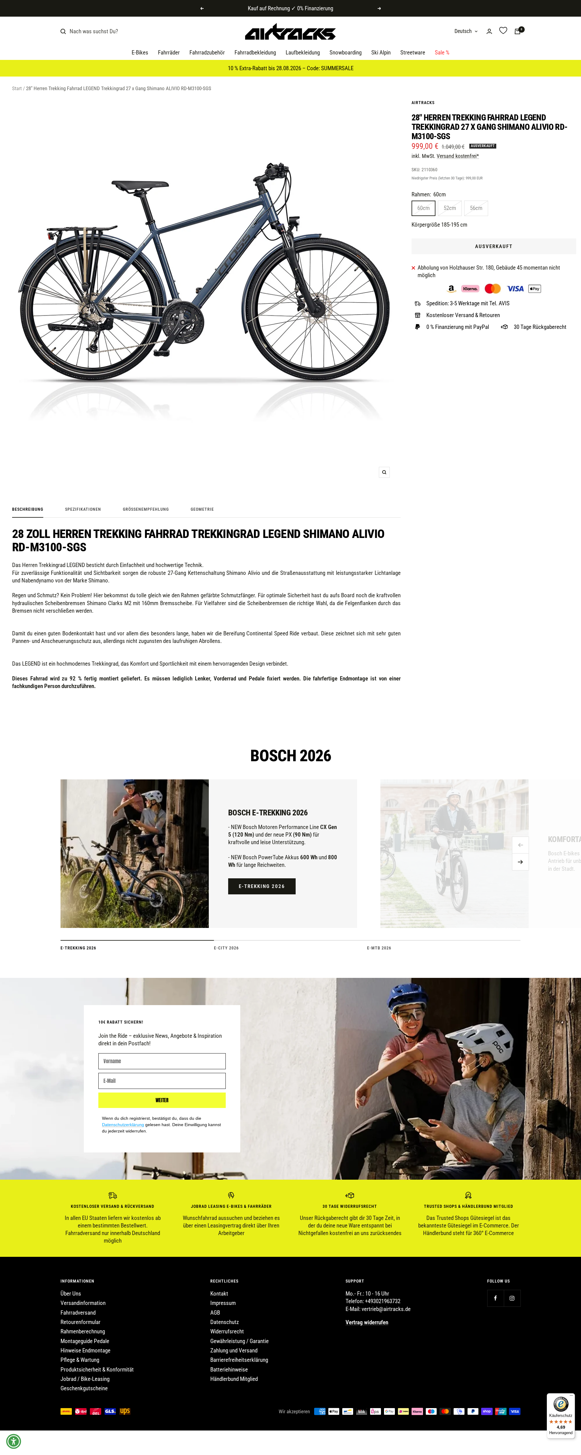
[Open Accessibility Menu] (13, 1441)
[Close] (389, 680)
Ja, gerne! (343, 734)
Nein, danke (343, 757)
